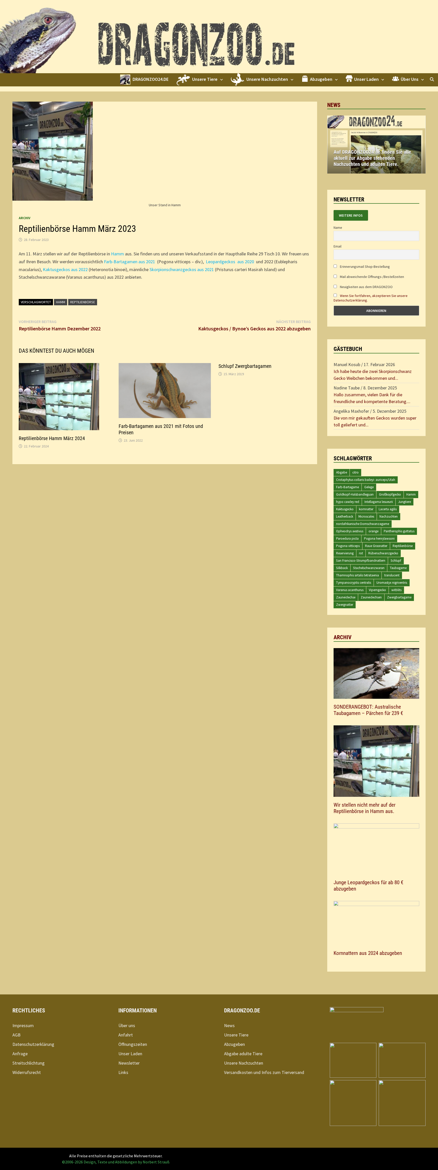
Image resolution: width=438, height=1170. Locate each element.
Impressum (23, 1025)
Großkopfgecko (390, 494)
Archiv (24, 218)
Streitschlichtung (28, 1063)
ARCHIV (343, 637)
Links (123, 1072)
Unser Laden (130, 1053)
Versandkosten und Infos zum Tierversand (264, 1072)
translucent (391, 575)
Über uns (126, 1025)
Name (338, 227)
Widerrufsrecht (26, 1072)
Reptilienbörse (82, 302)
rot (361, 553)
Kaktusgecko (345, 509)
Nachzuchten (388, 516)
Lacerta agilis (388, 509)
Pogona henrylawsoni (379, 538)
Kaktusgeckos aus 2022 (65, 269)
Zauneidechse (345, 597)
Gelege (369, 487)
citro (355, 472)
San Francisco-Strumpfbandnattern (360, 560)
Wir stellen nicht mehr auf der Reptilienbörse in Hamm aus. (364, 808)
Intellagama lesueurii (378, 502)
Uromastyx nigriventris (391, 582)
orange (373, 531)
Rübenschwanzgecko (383, 553)
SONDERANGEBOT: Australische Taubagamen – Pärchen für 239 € (368, 710)
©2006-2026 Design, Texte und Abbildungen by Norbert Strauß (116, 1161)
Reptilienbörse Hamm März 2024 (52, 438)
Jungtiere (404, 502)
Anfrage (20, 1053)
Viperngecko (377, 590)
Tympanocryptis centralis (353, 582)
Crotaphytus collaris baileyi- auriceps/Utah (365, 480)
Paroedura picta (347, 538)
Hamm (117, 254)
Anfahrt (125, 1035)
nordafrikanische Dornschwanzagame (362, 524)
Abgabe (341, 472)
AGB (16, 1035)
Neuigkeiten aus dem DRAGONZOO (366, 287)
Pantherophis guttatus (399, 531)
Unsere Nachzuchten (243, 1063)
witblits (396, 590)
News (229, 1025)
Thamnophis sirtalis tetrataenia (357, 575)
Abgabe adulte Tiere (243, 1053)
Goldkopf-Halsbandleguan (355, 494)
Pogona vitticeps (348, 546)
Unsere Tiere (236, 1035)
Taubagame (398, 568)
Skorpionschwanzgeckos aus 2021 (182, 269)
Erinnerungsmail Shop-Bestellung (364, 266)
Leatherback (344, 516)
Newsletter (129, 1063)
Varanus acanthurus (349, 590)
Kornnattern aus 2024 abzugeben (368, 953)
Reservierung (345, 553)
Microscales (366, 516)
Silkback (342, 568)
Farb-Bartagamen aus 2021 (129, 262)
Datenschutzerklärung (33, 1044)
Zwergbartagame (399, 597)
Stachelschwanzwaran (369, 568)
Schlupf (396, 560)
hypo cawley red (347, 502)
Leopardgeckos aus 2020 (230, 262)
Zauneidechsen (371, 597)
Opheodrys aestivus (349, 531)
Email (337, 246)
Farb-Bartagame (347, 487)
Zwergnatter (344, 604)
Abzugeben (234, 1044)
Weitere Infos (351, 215)
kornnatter (366, 509)
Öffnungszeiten (132, 1044)
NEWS (333, 105)
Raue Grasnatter (376, 546)
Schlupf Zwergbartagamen (244, 366)
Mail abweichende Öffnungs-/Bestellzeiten (371, 276)
